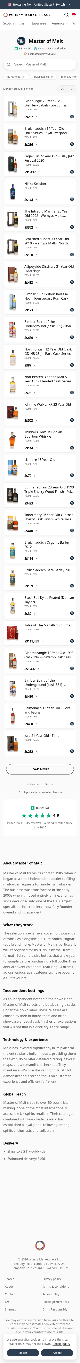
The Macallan (16, 76)
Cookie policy (61, 1344)
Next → (49, 784)
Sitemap (10, 1309)
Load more (40, 769)
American (59, 23)
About (9, 1286)
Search (9, 1279)
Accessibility (50, 1294)
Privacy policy (51, 1279)
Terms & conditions (55, 1286)
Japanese (39, 23)
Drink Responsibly (54, 1309)
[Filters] (62, 89)
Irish (22, 23)
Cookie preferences (55, 1302)
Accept (57, 1352)
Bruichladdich (43, 76)
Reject (23, 1352)
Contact (10, 1294)
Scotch (8, 23)
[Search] (66, 15)
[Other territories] (74, 15)
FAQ (7, 1302)
